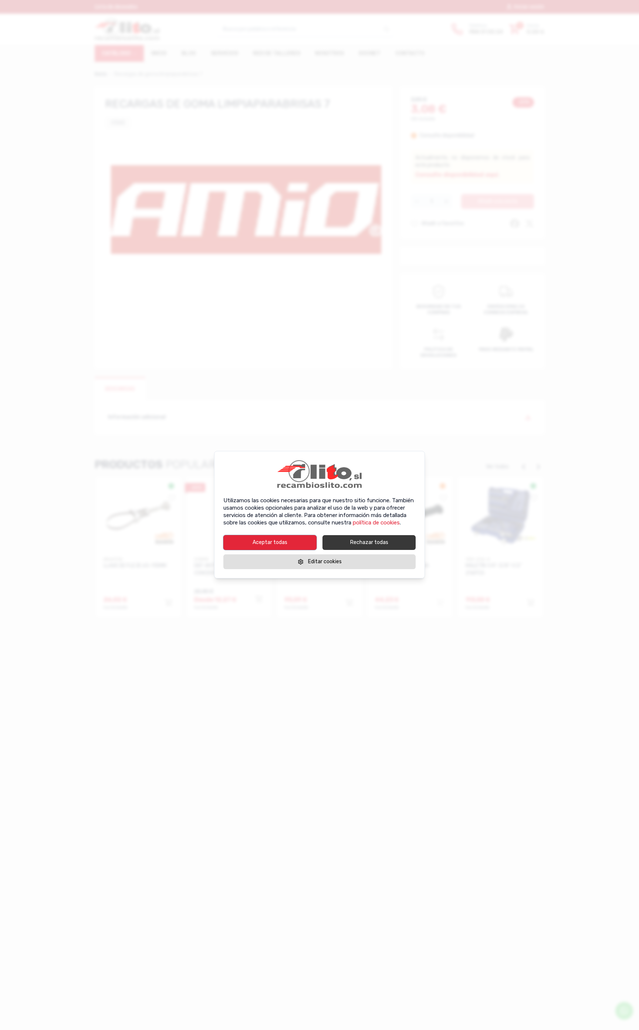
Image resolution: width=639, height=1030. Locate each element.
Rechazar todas (369, 542)
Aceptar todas (270, 542)
